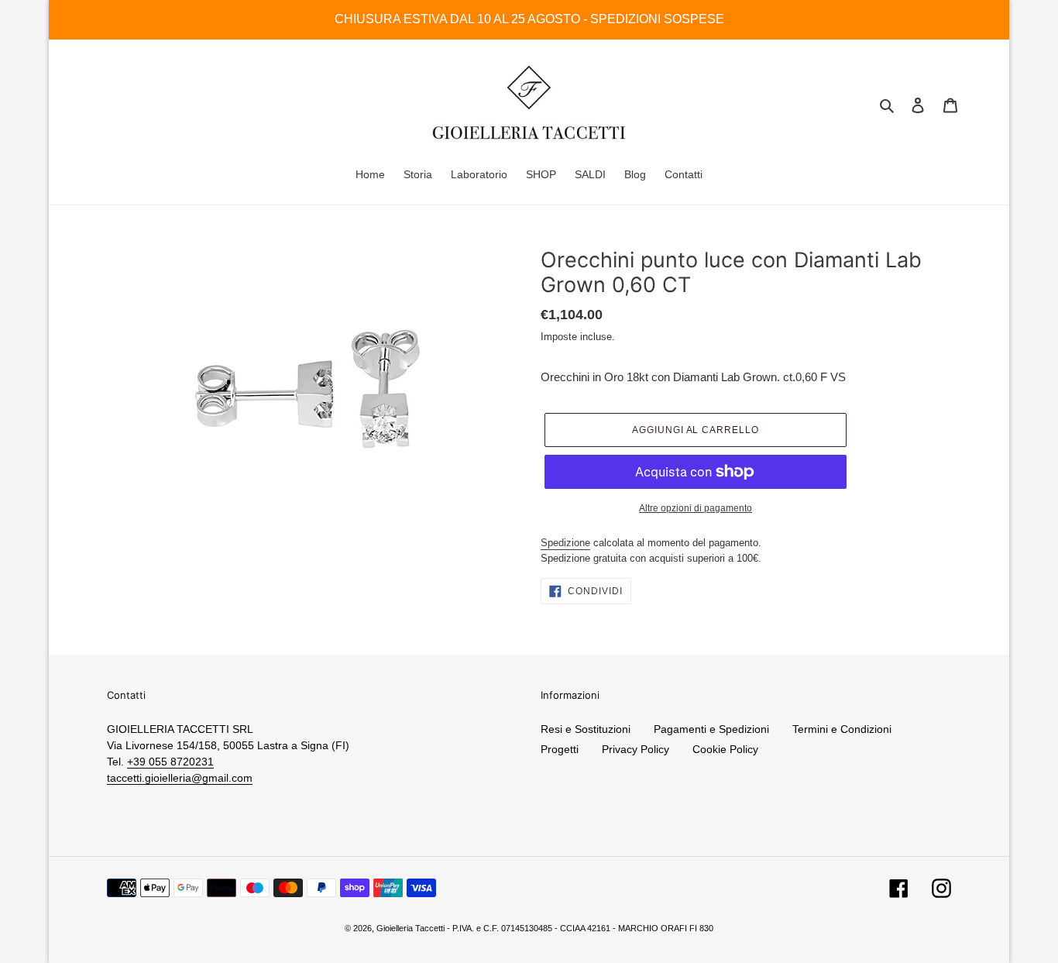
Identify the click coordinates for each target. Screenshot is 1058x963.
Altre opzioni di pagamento (695, 508)
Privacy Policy (635, 749)
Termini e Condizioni (841, 729)
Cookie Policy (725, 749)
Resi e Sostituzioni (585, 729)
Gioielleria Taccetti (410, 928)
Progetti (560, 749)
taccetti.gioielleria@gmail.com (179, 778)
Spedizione (565, 543)
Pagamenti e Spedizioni (711, 729)
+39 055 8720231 (170, 761)
